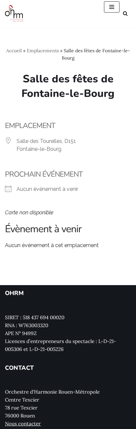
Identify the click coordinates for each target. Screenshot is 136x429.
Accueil (14, 51)
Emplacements (43, 51)
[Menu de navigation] (111, 7)
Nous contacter (23, 423)
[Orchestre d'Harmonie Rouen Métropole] (14, 13)
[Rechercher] (125, 13)
